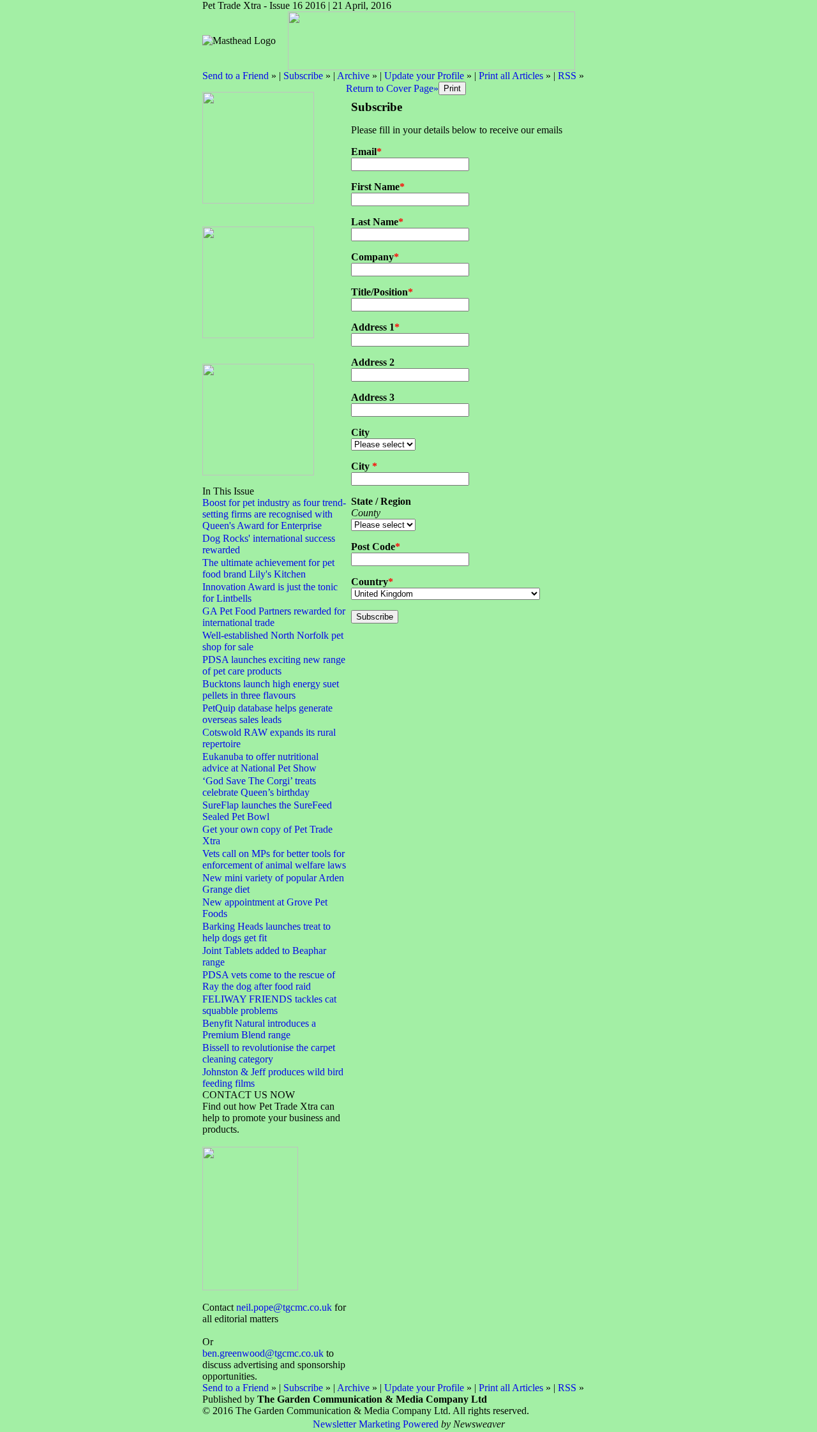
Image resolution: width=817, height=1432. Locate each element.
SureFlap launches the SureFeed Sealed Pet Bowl (267, 811)
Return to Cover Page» (392, 88)
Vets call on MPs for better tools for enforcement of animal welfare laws (274, 859)
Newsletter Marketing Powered (375, 1424)
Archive (353, 75)
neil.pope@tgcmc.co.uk (284, 1307)
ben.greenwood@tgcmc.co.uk (263, 1353)
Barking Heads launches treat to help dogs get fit (266, 932)
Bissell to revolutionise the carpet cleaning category (268, 1053)
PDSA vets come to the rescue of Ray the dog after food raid (268, 980)
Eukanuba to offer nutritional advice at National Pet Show (260, 762)
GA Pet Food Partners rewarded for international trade (273, 617)
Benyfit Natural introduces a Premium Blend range (259, 1029)
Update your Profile (424, 75)
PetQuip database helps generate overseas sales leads (267, 714)
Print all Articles (511, 75)
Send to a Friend (235, 75)
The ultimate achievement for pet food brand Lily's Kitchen (268, 568)
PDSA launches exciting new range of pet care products (273, 665)
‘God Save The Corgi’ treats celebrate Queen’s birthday (259, 786)
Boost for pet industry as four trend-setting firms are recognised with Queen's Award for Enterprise (274, 514)
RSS (567, 75)
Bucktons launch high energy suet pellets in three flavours (270, 689)
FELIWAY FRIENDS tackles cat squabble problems (269, 1005)
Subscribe (303, 75)
